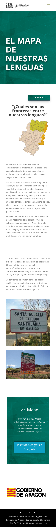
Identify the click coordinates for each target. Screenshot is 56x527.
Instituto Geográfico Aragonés (29, 447)
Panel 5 (39, 97)
